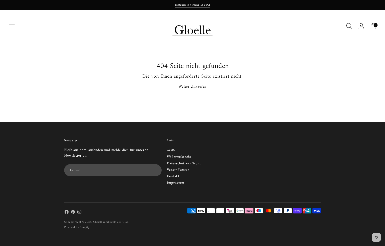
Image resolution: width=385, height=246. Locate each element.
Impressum (175, 183)
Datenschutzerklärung (184, 163)
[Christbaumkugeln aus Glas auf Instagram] (79, 213)
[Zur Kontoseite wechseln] (361, 26)
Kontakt (173, 176)
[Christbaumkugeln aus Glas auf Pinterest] (73, 213)
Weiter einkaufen (192, 87)
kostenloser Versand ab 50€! (192, 5)
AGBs (171, 150)
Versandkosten (178, 170)
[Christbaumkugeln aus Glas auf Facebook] (66, 213)
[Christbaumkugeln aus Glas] (192, 26)
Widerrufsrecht (179, 157)
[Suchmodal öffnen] (349, 26)
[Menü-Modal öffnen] (11, 26)
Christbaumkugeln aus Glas (110, 222)
